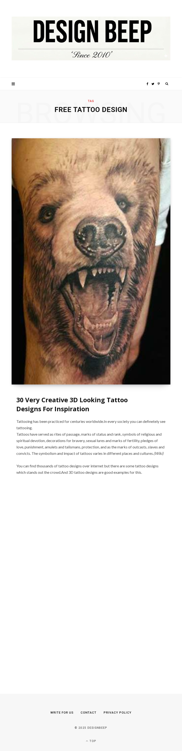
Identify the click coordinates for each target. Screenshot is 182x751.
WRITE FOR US (61, 712)
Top (92, 741)
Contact (88, 712)
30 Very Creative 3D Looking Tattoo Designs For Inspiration (72, 404)
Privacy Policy (118, 712)
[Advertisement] (47, 585)
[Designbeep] (91, 39)
